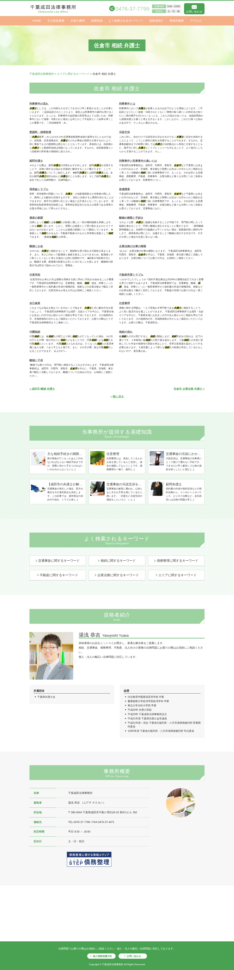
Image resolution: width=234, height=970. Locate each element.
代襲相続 (34, 331)
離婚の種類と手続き (131, 217)
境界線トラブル (38, 189)
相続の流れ (126, 331)
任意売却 (34, 274)
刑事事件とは (127, 103)
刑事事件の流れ (38, 103)
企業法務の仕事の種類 (132, 246)
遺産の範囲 (36, 217)
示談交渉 (124, 132)
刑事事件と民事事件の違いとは (138, 160)
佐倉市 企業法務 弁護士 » (189, 388)
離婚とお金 (36, 246)
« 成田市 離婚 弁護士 (42, 388)
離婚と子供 (36, 360)
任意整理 (124, 303)
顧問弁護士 (36, 160)
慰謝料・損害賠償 (40, 132)
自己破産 (34, 303)
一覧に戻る (117, 396)
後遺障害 (124, 189)
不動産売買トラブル (131, 274)
